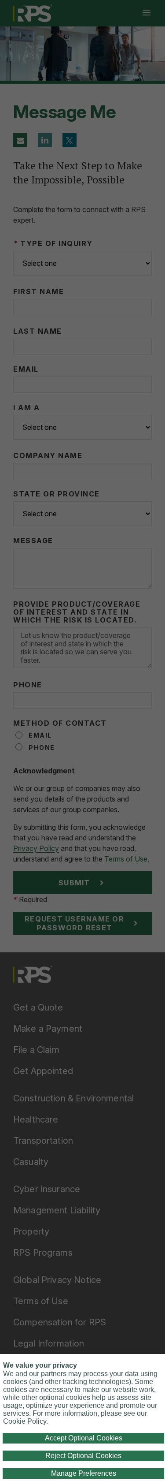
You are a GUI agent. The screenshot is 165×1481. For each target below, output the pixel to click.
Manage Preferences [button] (83, 1473)
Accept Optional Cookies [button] (83, 1438)
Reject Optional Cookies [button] (83, 1455)
